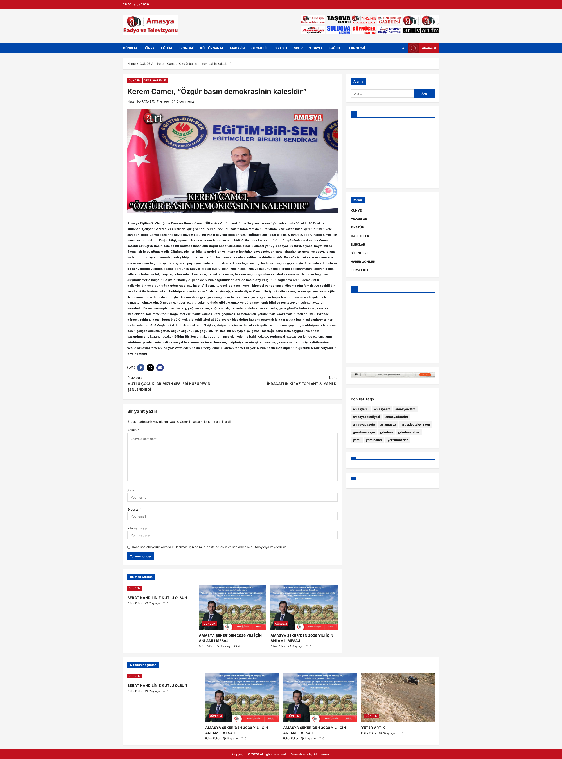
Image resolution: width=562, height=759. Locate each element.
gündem (386, 432)
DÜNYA (149, 48)
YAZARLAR (359, 219)
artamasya (388, 424)
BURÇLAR (358, 244)
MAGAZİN (237, 48)
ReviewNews (299, 754)
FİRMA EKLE (360, 270)
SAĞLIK (334, 48)
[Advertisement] (393, 152)
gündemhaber (409, 432)
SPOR (298, 48)
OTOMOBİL (259, 48)
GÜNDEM (130, 48)
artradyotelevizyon (416, 424)
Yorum (133, 430)
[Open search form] (403, 48)
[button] (131, 367)
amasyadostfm (396, 417)
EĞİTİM (166, 48)
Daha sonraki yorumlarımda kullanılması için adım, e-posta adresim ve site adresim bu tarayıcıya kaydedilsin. (209, 547)
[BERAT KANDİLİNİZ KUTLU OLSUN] (161, 588)
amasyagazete (364, 424)
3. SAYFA (316, 48)
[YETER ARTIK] (398, 697)
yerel (356, 440)
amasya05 (361, 409)
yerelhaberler (398, 440)
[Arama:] (382, 93)
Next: (302, 380)
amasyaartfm (405, 409)
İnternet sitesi (137, 528)
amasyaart (382, 409)
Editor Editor (134, 603)
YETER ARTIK (373, 727)
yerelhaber (374, 440)
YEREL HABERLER (155, 80)
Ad (130, 491)
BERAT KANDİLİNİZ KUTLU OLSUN (157, 597)
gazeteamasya (364, 432)
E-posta (134, 509)
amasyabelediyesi (366, 417)
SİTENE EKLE (361, 253)
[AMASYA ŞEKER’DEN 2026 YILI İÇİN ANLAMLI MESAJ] (232, 607)
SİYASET (281, 48)
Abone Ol (429, 48)
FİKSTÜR (357, 227)
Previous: (169, 383)
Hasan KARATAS (139, 101)
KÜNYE (356, 210)
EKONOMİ (186, 48)
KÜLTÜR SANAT (211, 48)
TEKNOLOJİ (356, 48)
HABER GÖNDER (363, 261)
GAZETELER (360, 236)
